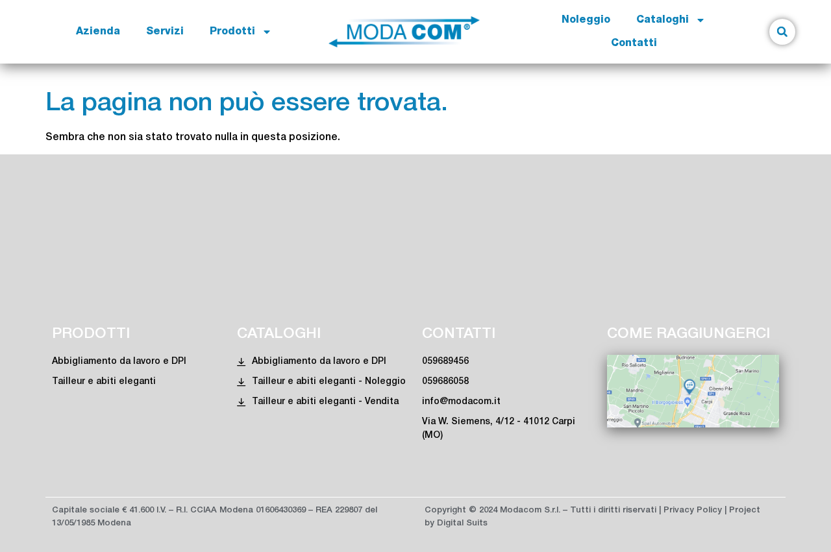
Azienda (98, 31)
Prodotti (232, 31)
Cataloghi (662, 20)
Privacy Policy (693, 510)
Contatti (634, 43)
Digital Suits (462, 523)
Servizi (165, 31)
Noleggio (586, 20)
